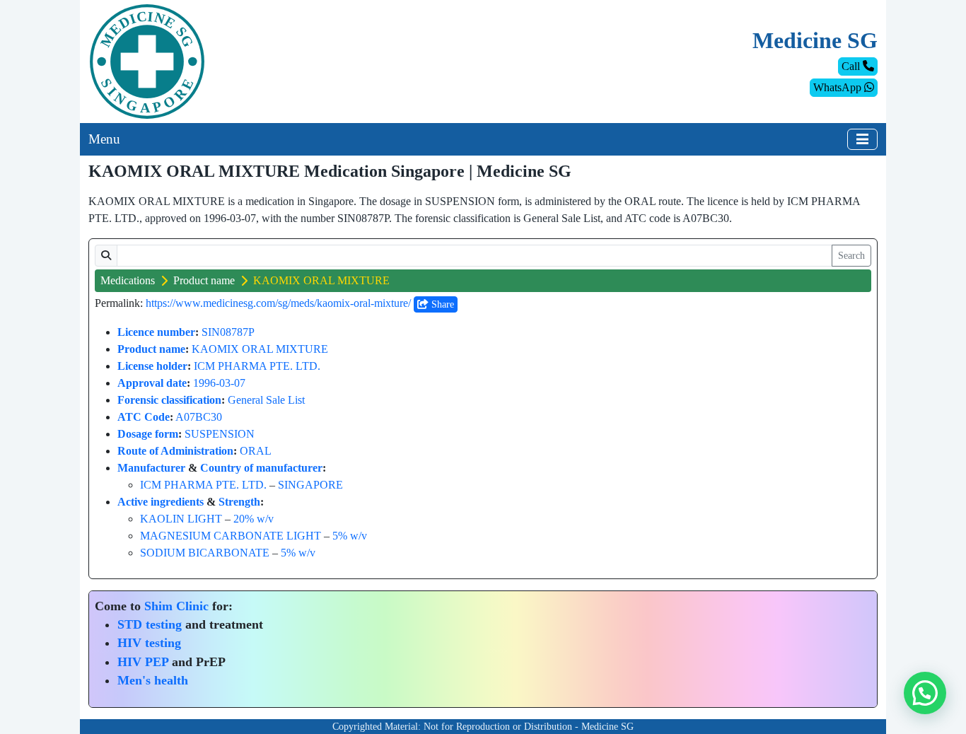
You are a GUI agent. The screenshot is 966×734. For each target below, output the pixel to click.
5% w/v (349, 536)
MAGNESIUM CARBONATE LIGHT (230, 536)
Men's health (152, 680)
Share (441, 304)
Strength (239, 502)
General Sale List (266, 400)
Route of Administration (175, 451)
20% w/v (253, 519)
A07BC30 (198, 417)
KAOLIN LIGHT (181, 519)
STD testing (149, 624)
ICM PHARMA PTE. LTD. (257, 366)
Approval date (152, 383)
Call (852, 66)
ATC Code (143, 417)
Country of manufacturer (261, 468)
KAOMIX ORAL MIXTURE (260, 349)
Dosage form (147, 434)
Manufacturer (151, 468)
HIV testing (149, 643)
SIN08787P (228, 332)
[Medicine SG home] (147, 60)
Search (851, 255)
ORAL (256, 451)
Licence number (156, 332)
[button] (925, 693)
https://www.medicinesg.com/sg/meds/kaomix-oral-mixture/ (278, 303)
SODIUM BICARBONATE (204, 553)
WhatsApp (838, 87)
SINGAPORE (310, 485)
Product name (204, 280)
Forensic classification (169, 400)
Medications (127, 280)
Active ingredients (160, 502)
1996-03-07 (219, 383)
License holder (152, 366)
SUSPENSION (220, 434)
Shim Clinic (176, 606)
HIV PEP (142, 662)
